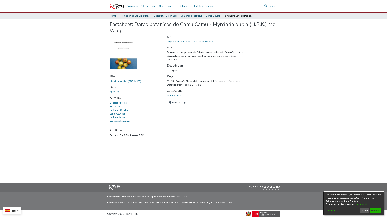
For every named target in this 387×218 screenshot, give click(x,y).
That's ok (375, 210)
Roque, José (116, 106)
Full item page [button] (179, 102)
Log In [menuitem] (272, 6)
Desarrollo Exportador (165, 16)
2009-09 (115, 92)
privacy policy (362, 204)
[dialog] (354, 203)
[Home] (117, 6)
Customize (330, 210)
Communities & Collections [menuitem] (141, 6)
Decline (364, 210)
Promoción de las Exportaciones (135, 16)
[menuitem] (167, 6)
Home (113, 16)
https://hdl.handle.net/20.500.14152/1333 (190, 41)
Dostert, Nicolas (118, 103)
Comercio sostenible (191, 16)
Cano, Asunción (117, 113)
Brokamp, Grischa (119, 110)
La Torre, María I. (118, 117)
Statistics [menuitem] (183, 6)
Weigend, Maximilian (120, 121)
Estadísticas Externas (202, 6)
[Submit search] (266, 6)
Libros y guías (213, 16)
